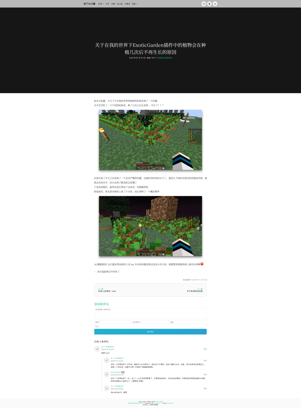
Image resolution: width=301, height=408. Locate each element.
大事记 (127, 3)
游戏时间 (160, 58)
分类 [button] (100, 3)
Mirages (170, 403)
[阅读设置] (215, 3)
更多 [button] (134, 3)
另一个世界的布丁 (117, 386)
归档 (113, 3)
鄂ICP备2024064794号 (135, 403)
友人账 (120, 3)
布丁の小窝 (89, 3)
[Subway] (209, 3)
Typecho (157, 403)
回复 (205, 349)
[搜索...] (203, 3)
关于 (107, 3)
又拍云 (149, 405)
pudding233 (115, 372)
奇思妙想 (168, 58)
